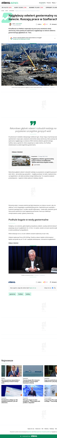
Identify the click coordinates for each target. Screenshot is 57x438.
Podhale (20, 294)
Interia (2, 10)
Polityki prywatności (38, 431)
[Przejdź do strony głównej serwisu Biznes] (14, 3)
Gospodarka (11, 10)
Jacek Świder (19, 23)
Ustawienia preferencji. (46, 431)
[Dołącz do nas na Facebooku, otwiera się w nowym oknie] (53, 288)
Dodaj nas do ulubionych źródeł (27, 39)
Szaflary (28, 294)
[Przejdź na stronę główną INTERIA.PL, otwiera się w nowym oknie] (6, 3)
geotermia (12, 294)
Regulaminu (29, 431)
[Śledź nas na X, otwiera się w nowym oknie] (55, 288)
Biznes (6, 10)
